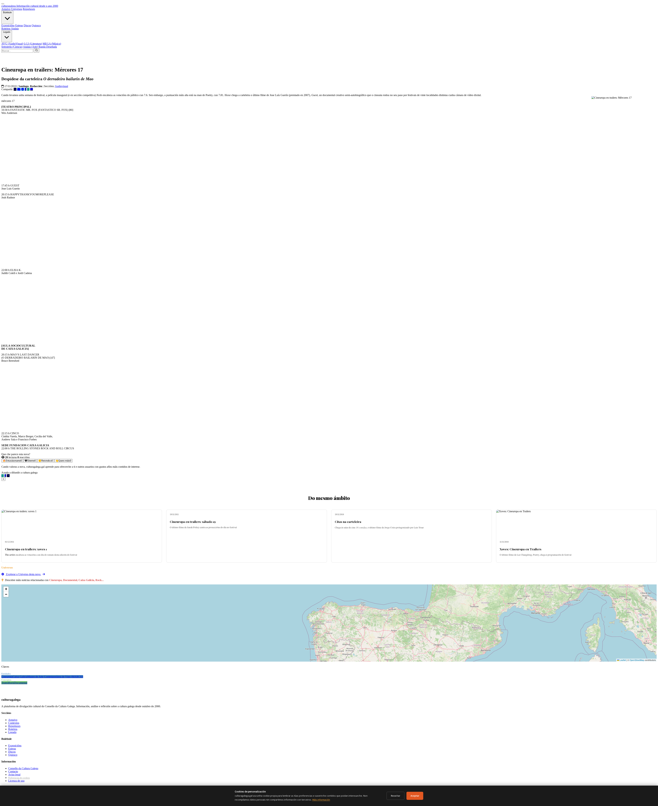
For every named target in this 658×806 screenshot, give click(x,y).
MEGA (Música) (52, 43)
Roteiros (5, 28)
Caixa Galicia (20, 676)
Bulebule (7, 12)
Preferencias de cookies (19, 778)
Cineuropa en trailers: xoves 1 (26, 549)
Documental (20, 682)
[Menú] (2, 3)
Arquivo (5, 9)
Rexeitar (395, 796)
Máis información (321, 800)
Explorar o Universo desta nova (23, 574)
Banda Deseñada (48, 46)
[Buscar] (36, 50)
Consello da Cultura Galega (23, 768)
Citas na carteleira (348, 522)
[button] (6, 589)
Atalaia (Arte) (30, 46)
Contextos (13, 722)
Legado (6, 32)
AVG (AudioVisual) (12, 43)
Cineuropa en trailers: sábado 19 (193, 522)
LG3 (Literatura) (33, 43)
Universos (16, 9)
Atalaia (15, 28)
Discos (27, 25)
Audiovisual (61, 86)
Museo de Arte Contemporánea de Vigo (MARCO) (55, 676)
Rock (11, 682)
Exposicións (8, 25)
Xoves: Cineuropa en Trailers (520, 549)
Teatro (4, 682)
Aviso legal (14, 774)
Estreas (19, 25)
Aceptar (415, 796)
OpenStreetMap (637, 660)
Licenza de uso (16, 780)
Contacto (13, 771)
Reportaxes (29, 9)
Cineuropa (7, 676)
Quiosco (36, 25)
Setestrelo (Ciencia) (11, 46)
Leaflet (622, 660)
